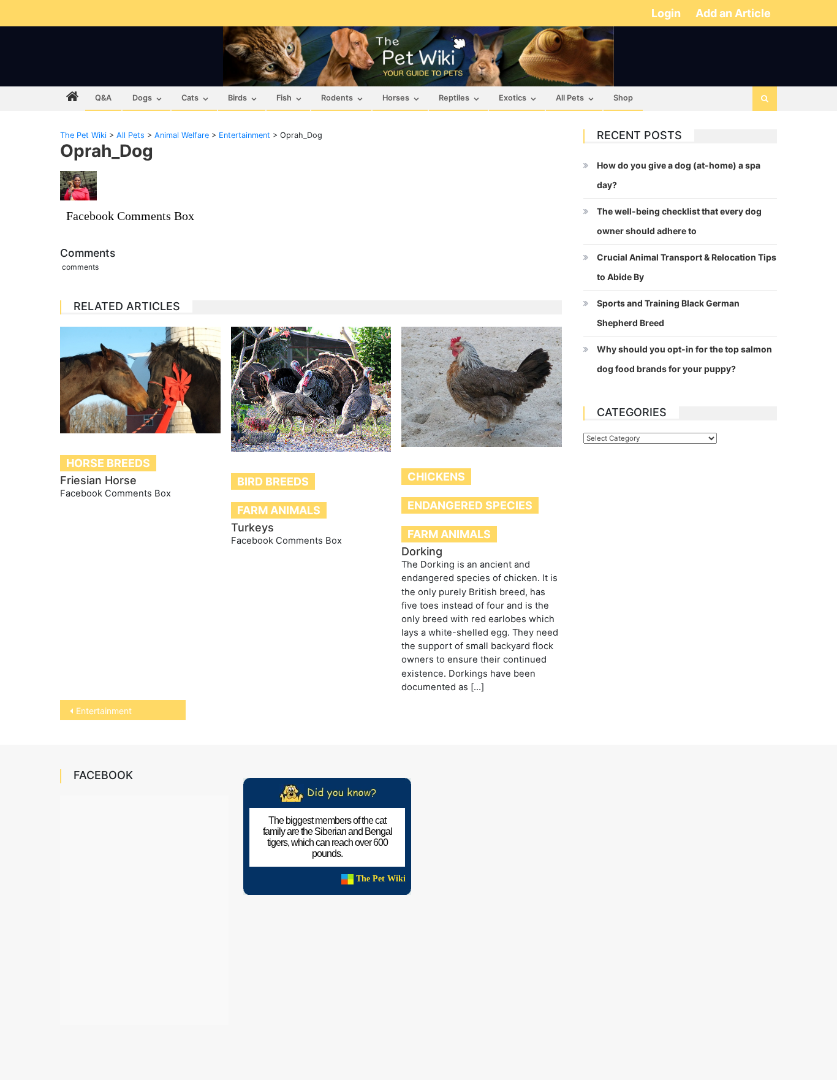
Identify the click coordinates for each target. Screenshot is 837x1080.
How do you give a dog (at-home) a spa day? (678, 175)
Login (667, 13)
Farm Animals (278, 510)
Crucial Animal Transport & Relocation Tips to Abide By (686, 267)
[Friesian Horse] (140, 380)
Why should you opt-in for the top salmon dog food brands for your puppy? (684, 359)
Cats (190, 97)
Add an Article (733, 13)
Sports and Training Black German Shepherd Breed (668, 313)
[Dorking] (481, 387)
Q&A (103, 97)
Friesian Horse (98, 480)
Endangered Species (469, 505)
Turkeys (252, 527)
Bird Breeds (273, 481)
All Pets (570, 97)
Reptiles (454, 97)
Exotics (512, 97)
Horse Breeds (108, 463)
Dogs (142, 97)
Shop (623, 97)
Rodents (337, 97)
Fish (284, 97)
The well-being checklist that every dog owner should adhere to (679, 221)
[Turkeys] (311, 389)
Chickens (436, 476)
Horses (395, 97)
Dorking (421, 551)
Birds (237, 97)
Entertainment (104, 710)
